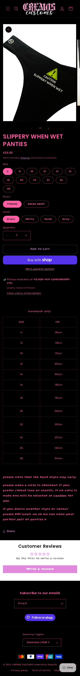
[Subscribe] (61, 603)
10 (32, 171)
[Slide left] (31, 128)
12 (44, 171)
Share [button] (11, 531)
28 (8, 189)
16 (70, 171)
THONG (12, 204)
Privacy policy (19, 671)
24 (48, 180)
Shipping (25, 158)
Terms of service (41, 671)
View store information (24, 293)
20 (21, 180)
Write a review (40, 569)
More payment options (40, 269)
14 (57, 171)
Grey (66, 219)
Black (11, 219)
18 (8, 180)
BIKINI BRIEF (36, 204)
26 (61, 180)
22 (34, 180)
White (30, 219)
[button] (7, 8)
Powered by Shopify (45, 665)
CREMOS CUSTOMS (22, 665)
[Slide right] (48, 128)
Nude (48, 219)
